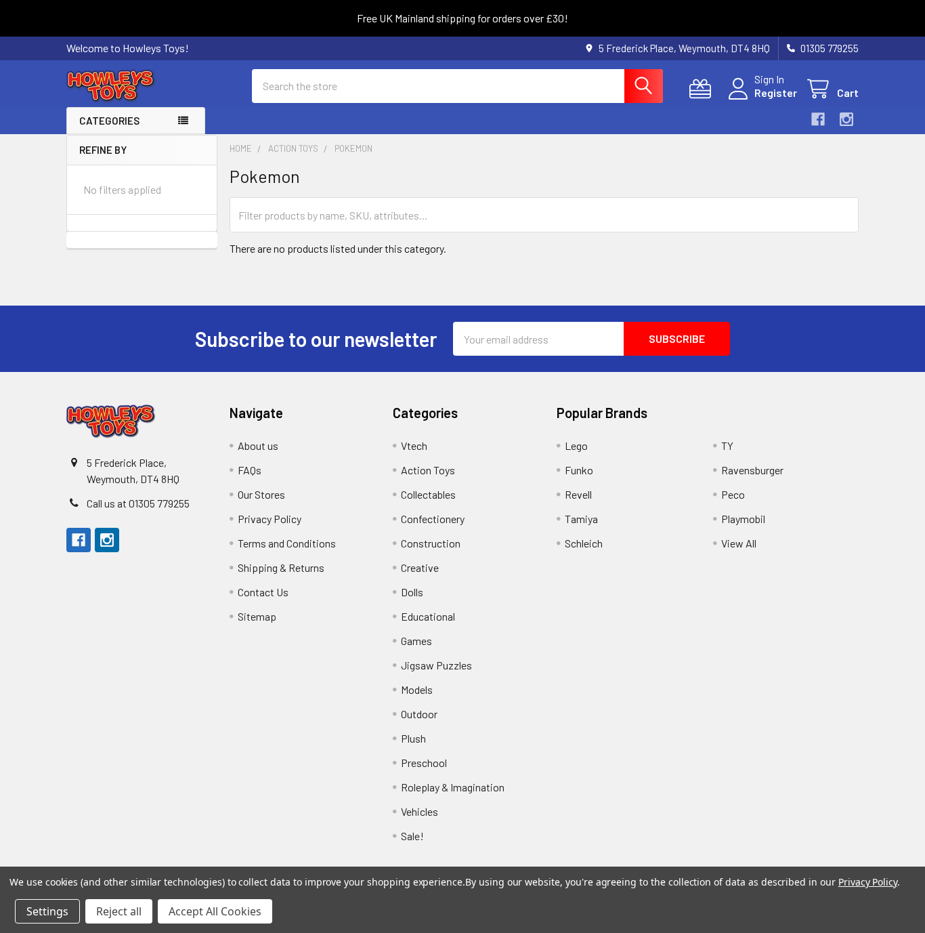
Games (416, 640)
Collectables (428, 494)
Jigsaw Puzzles (436, 665)
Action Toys (428, 469)
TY (727, 445)
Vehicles (419, 811)
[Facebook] (818, 119)
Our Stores (261, 494)
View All (738, 543)
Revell (578, 494)
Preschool (424, 762)
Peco (733, 494)
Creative (420, 567)
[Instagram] (846, 119)
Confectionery (433, 518)
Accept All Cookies (215, 911)
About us (258, 445)
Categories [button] (109, 121)
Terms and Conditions (287, 543)
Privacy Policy (269, 518)
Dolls (412, 591)
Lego (576, 445)
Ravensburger (752, 469)
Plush (413, 738)
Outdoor (419, 713)
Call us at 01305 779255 (138, 503)
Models (417, 689)
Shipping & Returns (281, 567)
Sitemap (257, 616)
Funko (579, 469)
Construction (430, 543)
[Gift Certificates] (703, 89)
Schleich (584, 543)
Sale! (412, 835)
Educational (428, 616)
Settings (47, 911)
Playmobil (743, 518)
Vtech (414, 445)
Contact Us (263, 591)
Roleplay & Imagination (452, 787)
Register (775, 92)
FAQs (249, 469)
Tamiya (581, 518)
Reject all (119, 911)
